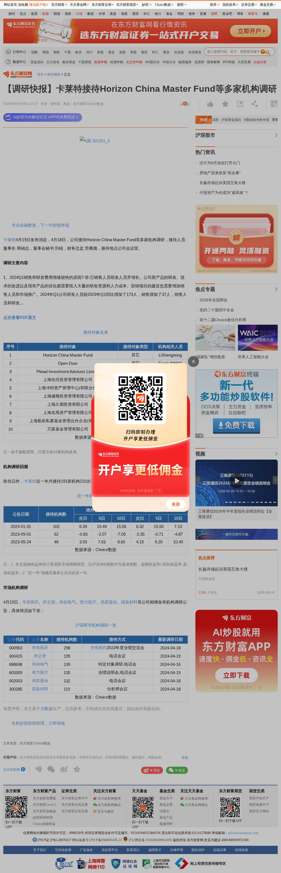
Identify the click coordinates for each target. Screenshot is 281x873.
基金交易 (266, 5)
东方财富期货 (126, 5)
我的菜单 (229, 5)
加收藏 (23, 5)
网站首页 (10, 5)
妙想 (145, 5)
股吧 (180, 5)
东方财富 (57, 5)
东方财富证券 (101, 5)
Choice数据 (163, 5)
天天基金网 (78, 5)
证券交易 (247, 5)
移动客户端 (37, 5)
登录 (213, 5)
